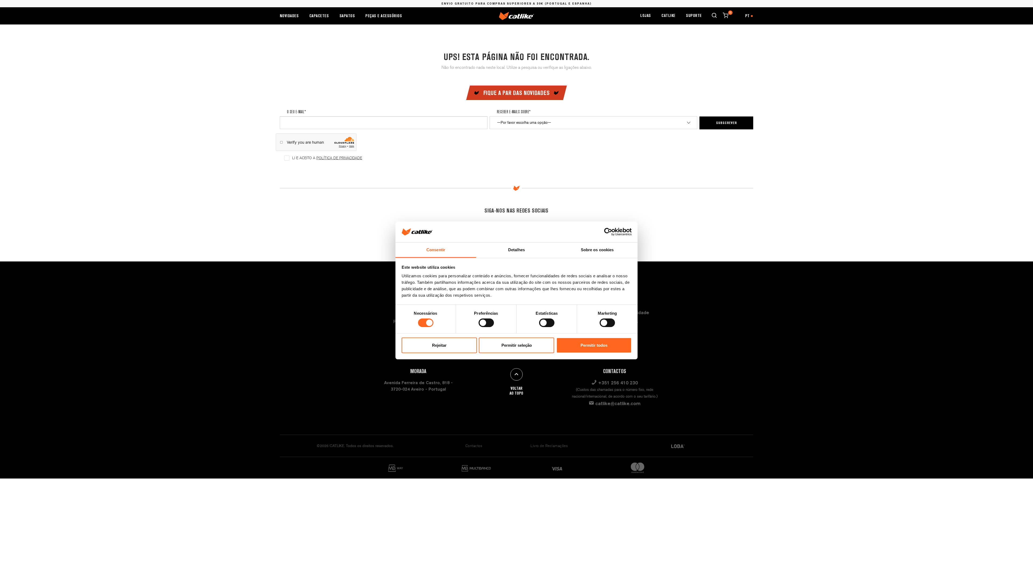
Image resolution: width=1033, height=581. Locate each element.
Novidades (289, 15)
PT (749, 15)
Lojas (645, 15)
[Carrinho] (725, 15)
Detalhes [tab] (516, 249)
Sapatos (347, 15)
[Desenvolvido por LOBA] (678, 446)
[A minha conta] (736, 15)
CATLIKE (668, 15)
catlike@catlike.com (617, 403)
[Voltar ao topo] (516, 374)
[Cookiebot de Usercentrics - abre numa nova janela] (608, 232)
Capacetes (319, 15)
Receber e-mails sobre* (514, 111)
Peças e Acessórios (383, 15)
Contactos (473, 446)
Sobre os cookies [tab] (597, 249)
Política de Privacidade (339, 158)
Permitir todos (594, 345)
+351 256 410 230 (614, 389)
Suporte (694, 15)
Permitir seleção (516, 345)
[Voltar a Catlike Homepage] (516, 15)
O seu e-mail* (296, 111)
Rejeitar (439, 345)
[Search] (714, 15)
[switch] (486, 322)
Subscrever (726, 123)
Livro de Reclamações (549, 446)
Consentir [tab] (435, 249)
